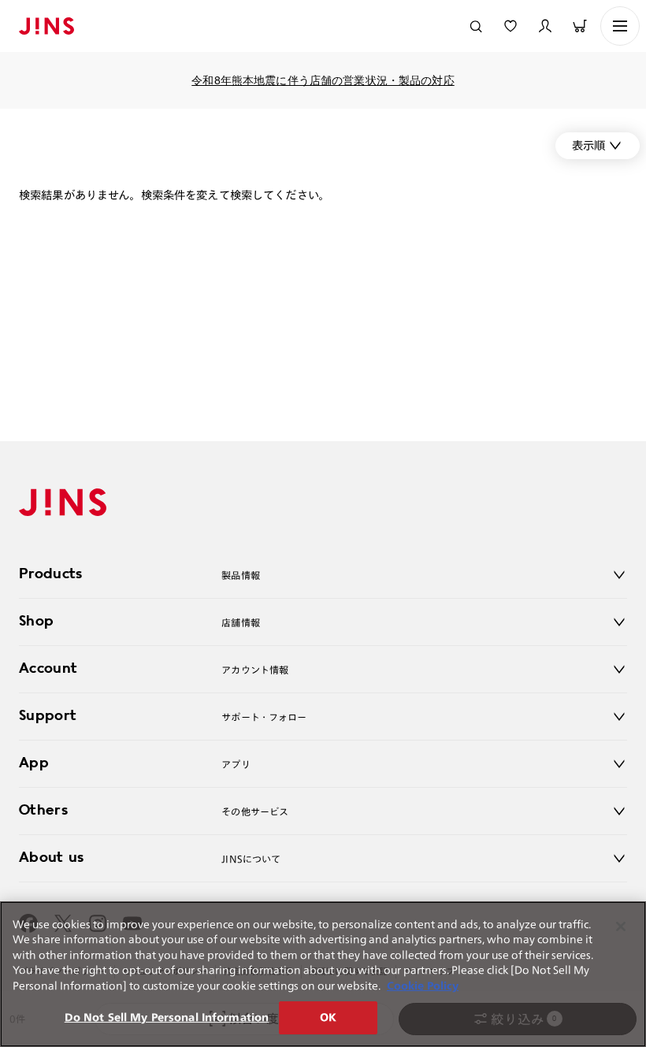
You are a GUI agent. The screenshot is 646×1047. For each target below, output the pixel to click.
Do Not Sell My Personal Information (167, 1017)
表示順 (588, 145)
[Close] (620, 926)
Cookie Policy (423, 986)
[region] (323, 974)
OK (328, 1017)
